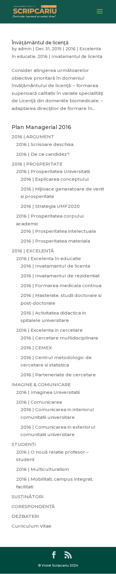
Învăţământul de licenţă (40, 42)
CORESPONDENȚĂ (33, 506)
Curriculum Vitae (31, 526)
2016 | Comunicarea (39, 402)
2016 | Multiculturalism (42, 469)
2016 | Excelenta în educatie (48, 258)
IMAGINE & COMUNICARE (41, 384)
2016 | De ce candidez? (43, 154)
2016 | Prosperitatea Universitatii (53, 171)
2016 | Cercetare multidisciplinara (59, 338)
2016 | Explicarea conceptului (55, 179)
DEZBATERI (25, 516)
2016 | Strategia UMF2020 (50, 206)
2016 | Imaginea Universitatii (48, 392)
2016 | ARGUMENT (33, 136)
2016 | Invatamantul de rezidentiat (60, 276)
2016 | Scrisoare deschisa (44, 144)
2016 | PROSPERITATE (37, 164)
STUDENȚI (24, 444)
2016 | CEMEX (36, 347)
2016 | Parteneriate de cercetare (58, 375)
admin (25, 48)
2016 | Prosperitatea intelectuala (58, 231)
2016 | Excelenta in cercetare (49, 330)
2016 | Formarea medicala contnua (61, 285)
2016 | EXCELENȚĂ (33, 251)
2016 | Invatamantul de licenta (69, 56)
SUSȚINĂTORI (28, 496)
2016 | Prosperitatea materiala (55, 241)
